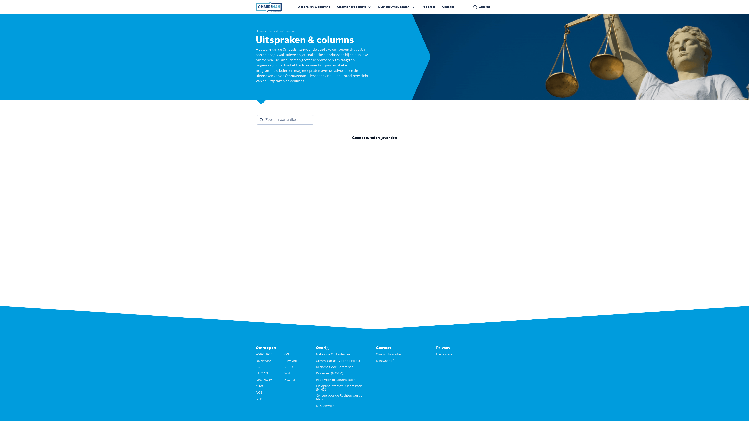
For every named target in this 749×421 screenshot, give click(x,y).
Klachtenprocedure (351, 6)
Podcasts (429, 6)
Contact (448, 6)
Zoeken (484, 6)
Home (260, 31)
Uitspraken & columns (314, 6)
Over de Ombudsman (394, 6)
